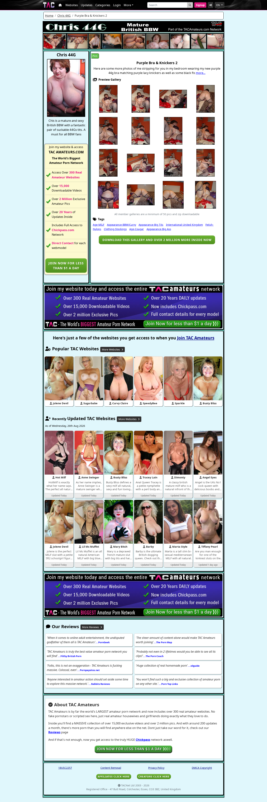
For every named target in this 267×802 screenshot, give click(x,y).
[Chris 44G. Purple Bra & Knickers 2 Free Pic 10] (205, 131)
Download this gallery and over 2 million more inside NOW (156, 240)
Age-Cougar (136, 229)
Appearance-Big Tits (151, 224)
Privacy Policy (156, 767)
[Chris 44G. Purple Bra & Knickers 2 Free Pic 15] (205, 163)
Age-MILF (98, 224)
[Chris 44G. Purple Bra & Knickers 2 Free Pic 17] (108, 195)
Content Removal (110, 767)
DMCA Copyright (202, 767)
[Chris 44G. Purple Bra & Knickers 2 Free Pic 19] (173, 195)
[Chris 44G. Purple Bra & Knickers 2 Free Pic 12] (141, 163)
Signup (200, 5)
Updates (86, 5)
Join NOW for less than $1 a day (66, 265)
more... (200, 73)
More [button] (127, 5)
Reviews (54, 732)
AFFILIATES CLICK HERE (114, 776)
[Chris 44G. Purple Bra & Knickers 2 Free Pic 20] (205, 195)
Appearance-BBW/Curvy (121, 224)
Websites (71, 5)
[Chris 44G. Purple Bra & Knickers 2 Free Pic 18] (141, 195)
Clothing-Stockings (115, 229)
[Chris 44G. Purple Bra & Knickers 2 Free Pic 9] (173, 131)
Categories (102, 5)
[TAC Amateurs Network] (49, 5)
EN (218, 5)
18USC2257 (65, 767)
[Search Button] (190, 5)
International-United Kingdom (184, 224)
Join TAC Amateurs (195, 338)
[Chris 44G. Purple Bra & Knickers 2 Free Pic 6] (108, 131)
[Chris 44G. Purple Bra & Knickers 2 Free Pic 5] (205, 99)
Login (117, 5)
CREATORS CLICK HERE (153, 776)
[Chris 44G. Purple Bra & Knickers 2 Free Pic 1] (108, 99)
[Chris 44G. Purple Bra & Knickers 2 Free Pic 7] (141, 131)
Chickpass (143, 740)
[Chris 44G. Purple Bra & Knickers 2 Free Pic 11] (108, 163)
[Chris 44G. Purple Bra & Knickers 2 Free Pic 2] (141, 99)
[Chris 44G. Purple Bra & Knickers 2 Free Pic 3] (173, 99)
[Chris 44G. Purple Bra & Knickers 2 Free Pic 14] (173, 163)
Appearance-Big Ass (159, 229)
